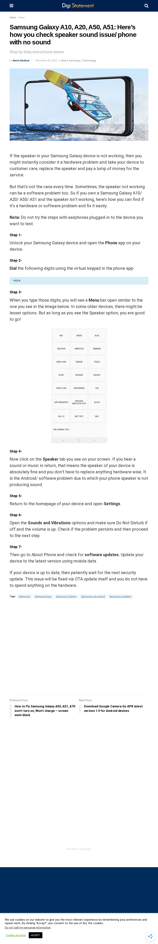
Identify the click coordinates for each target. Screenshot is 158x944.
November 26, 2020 (46, 60)
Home (13, 17)
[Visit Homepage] (79, 5)
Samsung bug (43, 596)
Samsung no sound (93, 596)
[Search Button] (146, 6)
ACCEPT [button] (35, 935)
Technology (89, 60)
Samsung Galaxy (66, 596)
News (22, 17)
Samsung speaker (120, 596)
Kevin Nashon (21, 60)
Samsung (75, 60)
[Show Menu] (11, 6)
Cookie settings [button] (16, 935)
